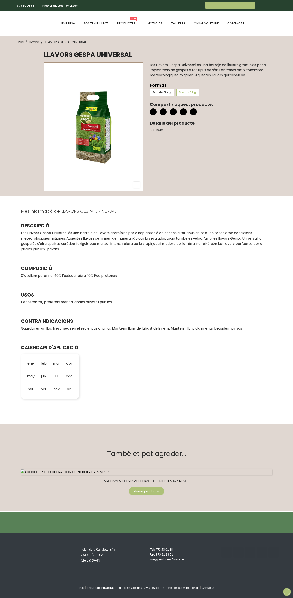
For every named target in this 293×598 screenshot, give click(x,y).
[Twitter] (238, 552)
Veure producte (146, 491)
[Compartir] (153, 111)
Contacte (208, 587)
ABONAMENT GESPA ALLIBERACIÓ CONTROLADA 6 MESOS (146, 481)
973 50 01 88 (164, 549)
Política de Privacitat (100, 587)
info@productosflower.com (168, 559)
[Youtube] (262, 552)
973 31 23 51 (164, 554)
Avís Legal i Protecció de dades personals (171, 587)
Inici (81, 587)
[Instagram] (250, 552)
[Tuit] (163, 111)
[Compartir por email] (183, 112)
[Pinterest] (173, 111)
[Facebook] (226, 552)
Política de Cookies (129, 587)
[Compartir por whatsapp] (193, 112)
